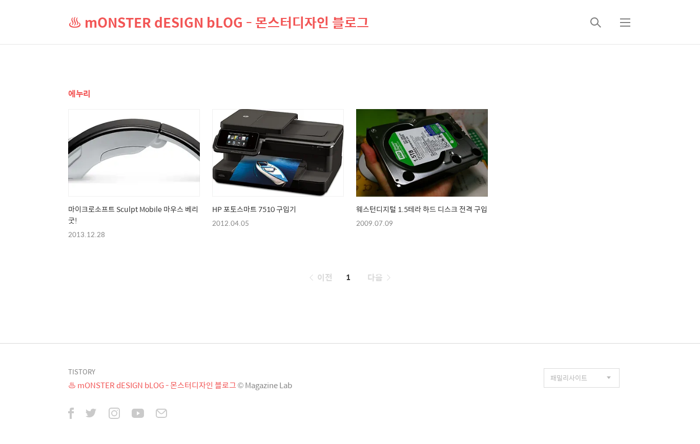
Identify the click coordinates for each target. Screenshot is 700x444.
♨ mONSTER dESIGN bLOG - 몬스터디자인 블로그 (218, 22)
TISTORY (81, 371)
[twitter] (91, 414)
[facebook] (71, 414)
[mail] (161, 414)
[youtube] (138, 414)
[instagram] (114, 414)
